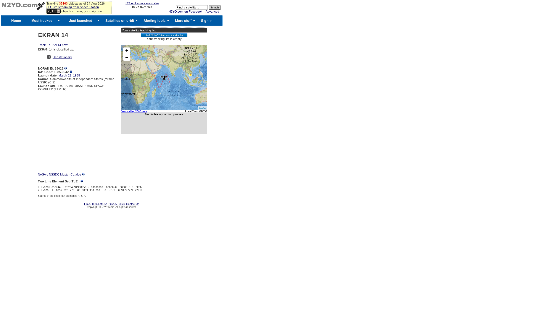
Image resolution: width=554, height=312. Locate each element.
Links (87, 204)
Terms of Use (99, 204)
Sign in (207, 20)
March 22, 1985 (69, 75)
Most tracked (42, 20)
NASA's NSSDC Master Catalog (59, 174)
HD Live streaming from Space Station (73, 7)
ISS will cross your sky (142, 3)
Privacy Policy (116, 204)
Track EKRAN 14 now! (53, 45)
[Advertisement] (164, 157)
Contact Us (132, 204)
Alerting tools (154, 20)
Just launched (80, 20)
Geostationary (62, 57)
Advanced (212, 11)
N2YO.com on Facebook (185, 11)
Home (16, 20)
